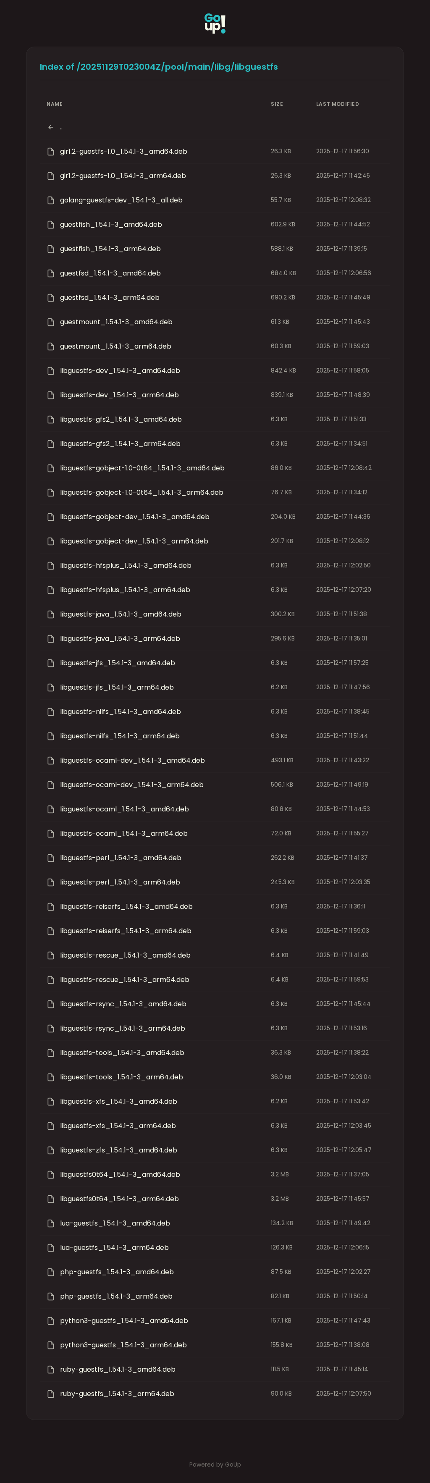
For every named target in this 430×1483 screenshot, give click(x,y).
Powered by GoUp (215, 1464)
